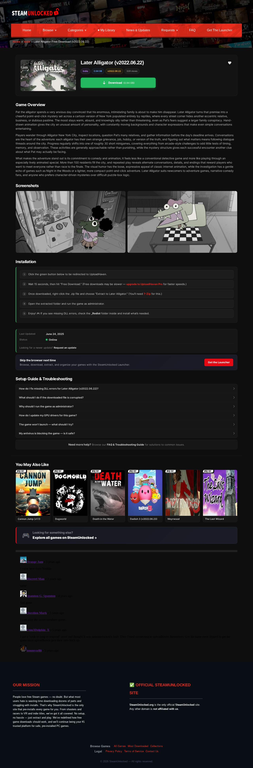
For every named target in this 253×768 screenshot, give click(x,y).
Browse (48, 30)
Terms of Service (134, 751)
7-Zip (147, 293)
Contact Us (152, 751)
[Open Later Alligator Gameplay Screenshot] (182, 222)
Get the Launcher (219, 30)
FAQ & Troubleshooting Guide (125, 444)
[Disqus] (126, 604)
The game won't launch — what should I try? (46, 424)
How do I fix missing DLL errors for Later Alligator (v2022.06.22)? (58, 388)
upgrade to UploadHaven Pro (144, 284)
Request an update (65, 347)
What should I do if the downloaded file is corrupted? (51, 397)
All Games (120, 746)
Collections (156, 746)
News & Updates (138, 30)
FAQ (192, 30)
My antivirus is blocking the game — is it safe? (47, 433)
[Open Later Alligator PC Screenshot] (71, 222)
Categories (75, 30)
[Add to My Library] (229, 63)
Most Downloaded (138, 746)
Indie (27, 41)
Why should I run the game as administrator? (46, 406)
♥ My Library (106, 30)
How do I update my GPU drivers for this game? (48, 415)
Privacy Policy (114, 751)
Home (27, 30)
